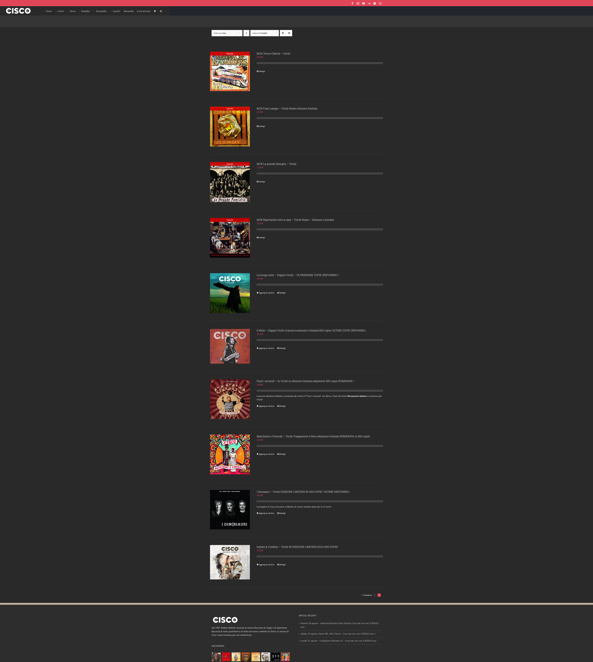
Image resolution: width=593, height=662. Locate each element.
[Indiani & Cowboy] (265, 657)
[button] (161, 11)
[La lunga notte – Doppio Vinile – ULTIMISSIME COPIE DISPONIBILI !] (230, 293)
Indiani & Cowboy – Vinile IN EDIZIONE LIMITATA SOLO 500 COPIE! (297, 547)
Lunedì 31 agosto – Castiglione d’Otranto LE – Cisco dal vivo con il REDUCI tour (338, 640)
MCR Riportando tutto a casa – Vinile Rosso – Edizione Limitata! (295, 219)
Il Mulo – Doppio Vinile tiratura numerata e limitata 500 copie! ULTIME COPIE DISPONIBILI (311, 330)
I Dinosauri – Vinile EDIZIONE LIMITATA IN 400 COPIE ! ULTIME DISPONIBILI (303, 491)
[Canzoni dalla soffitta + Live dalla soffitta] (245, 657)
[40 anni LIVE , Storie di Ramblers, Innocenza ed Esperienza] (255, 657)
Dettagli (262, 71)
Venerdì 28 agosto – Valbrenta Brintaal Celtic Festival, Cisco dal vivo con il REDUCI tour (340, 625)
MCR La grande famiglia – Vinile (276, 164)
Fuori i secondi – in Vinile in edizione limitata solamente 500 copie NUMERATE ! (305, 381)
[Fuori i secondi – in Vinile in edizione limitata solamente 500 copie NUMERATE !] (230, 399)
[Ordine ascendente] (246, 33)
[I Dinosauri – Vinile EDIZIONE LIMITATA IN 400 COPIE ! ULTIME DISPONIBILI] (230, 509)
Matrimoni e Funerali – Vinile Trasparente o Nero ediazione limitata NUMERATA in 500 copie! (313, 436)
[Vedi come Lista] (289, 33)
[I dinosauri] (275, 657)
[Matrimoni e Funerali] (285, 657)
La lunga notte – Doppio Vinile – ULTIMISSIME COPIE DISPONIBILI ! (298, 275)
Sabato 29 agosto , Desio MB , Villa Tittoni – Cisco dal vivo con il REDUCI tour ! (338, 633)
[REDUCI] (216, 657)
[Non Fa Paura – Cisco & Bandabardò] (236, 657)
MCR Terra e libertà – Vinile (273, 53)
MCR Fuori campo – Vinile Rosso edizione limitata (287, 108)
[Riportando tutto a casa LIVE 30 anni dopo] (226, 657)
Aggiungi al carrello (266, 293)
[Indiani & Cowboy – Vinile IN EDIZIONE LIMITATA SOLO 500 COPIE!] (230, 562)
